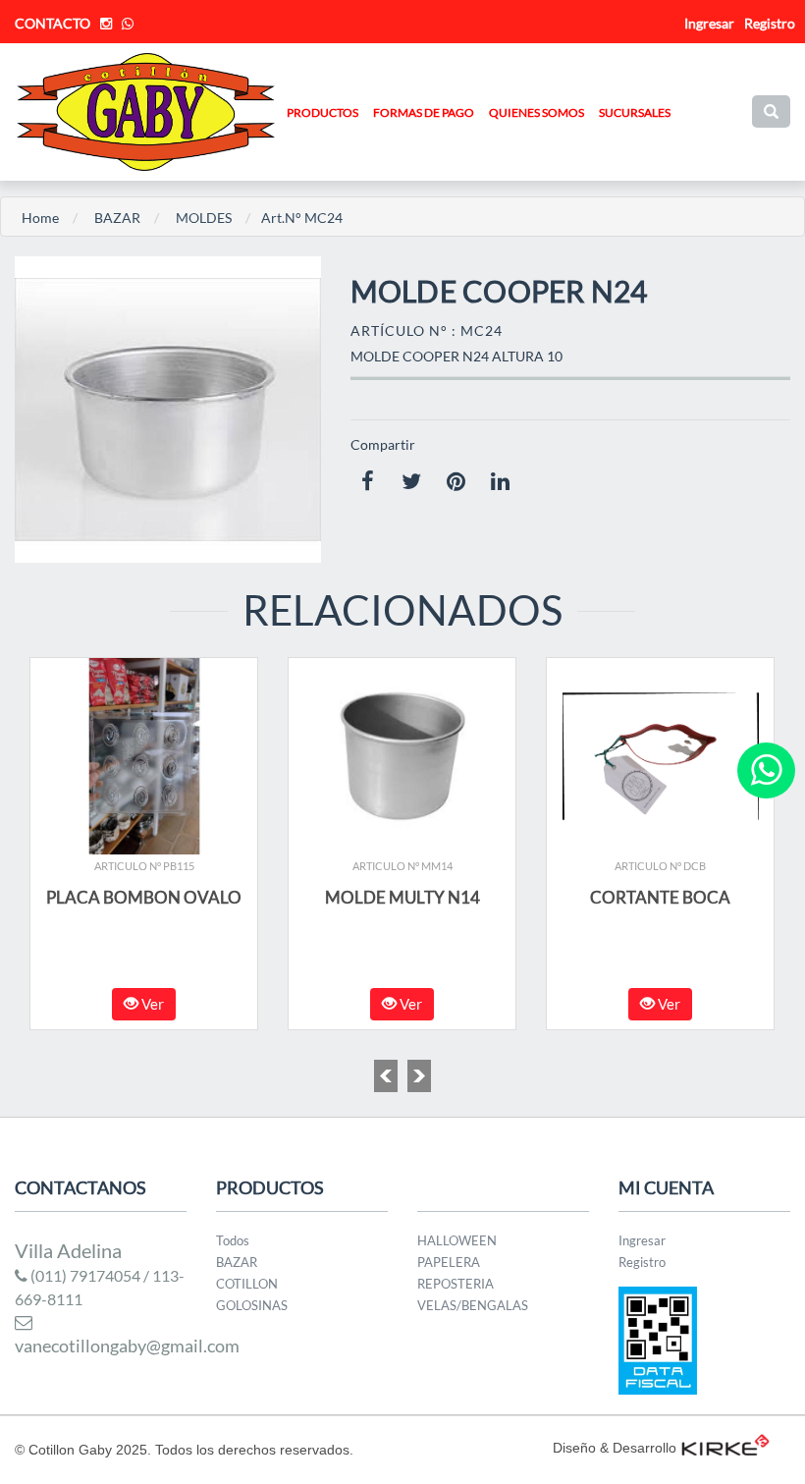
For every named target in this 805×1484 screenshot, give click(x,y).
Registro (769, 23)
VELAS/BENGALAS (472, 1305)
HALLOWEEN (457, 1240)
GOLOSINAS (252, 1305)
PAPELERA (448, 1262)
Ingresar (642, 1240)
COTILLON (247, 1284)
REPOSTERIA (455, 1284)
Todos (232, 1240)
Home (40, 217)
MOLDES (204, 217)
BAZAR (117, 217)
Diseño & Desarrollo (614, 1448)
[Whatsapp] (766, 770)
